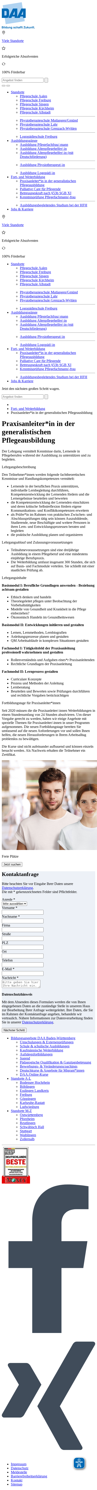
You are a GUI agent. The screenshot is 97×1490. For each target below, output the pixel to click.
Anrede (8, 899)
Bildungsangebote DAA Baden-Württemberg (43, 1038)
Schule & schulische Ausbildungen (44, 1046)
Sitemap (16, 1484)
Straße (6, 934)
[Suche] (3, 85)
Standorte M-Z (21, 1111)
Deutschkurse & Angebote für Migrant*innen (52, 1070)
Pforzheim (27, 1119)
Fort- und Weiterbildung (28, 177)
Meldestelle (19, 1472)
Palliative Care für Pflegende (40, 189)
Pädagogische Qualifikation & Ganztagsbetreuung (55, 1062)
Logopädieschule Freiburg (38, 136)
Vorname (9, 908)
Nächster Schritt (14, 1030)
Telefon (7, 960)
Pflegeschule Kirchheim (37, 108)
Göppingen (28, 1099)
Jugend (25, 1058)
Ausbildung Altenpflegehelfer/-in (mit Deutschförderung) (46, 155)
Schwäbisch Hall (32, 1127)
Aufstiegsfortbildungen (36, 1054)
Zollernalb (27, 1139)
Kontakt (16, 1480)
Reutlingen (27, 1123)
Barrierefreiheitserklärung (29, 1476)
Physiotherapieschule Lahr (39, 124)
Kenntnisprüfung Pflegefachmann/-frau (48, 197)
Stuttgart (26, 1131)
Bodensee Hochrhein (35, 1082)
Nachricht (10, 978)
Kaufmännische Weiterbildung (41, 1050)
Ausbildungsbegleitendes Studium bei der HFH (53, 205)
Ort (4, 951)
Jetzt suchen (12, 864)
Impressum (18, 1464)
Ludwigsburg (29, 1107)
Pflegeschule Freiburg (35, 100)
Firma (6, 925)
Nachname (11, 916)
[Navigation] (8, 85)
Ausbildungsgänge (24, 140)
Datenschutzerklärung (17, 888)
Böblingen (27, 1086)
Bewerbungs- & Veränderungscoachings (48, 1066)
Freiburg (26, 1095)
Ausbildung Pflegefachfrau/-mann (44, 144)
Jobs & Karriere (22, 209)
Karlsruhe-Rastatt (32, 1103)
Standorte (17, 92)
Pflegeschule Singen (34, 104)
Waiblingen (28, 1135)
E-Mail (8, 969)
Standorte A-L (21, 1078)
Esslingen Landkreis (34, 1090)
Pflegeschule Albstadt (35, 112)
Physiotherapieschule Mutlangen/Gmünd (49, 120)
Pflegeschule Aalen (33, 96)
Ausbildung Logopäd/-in (37, 173)
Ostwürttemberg (31, 1115)
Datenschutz (19, 1468)
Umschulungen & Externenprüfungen (47, 1042)
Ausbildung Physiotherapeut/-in (42, 165)
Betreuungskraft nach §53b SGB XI (45, 193)
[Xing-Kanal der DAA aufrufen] (48, 1456)
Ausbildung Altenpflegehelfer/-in (43, 149)
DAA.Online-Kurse (34, 1074)
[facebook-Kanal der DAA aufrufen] (48, 1332)
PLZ (5, 943)
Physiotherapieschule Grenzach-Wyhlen (48, 128)
